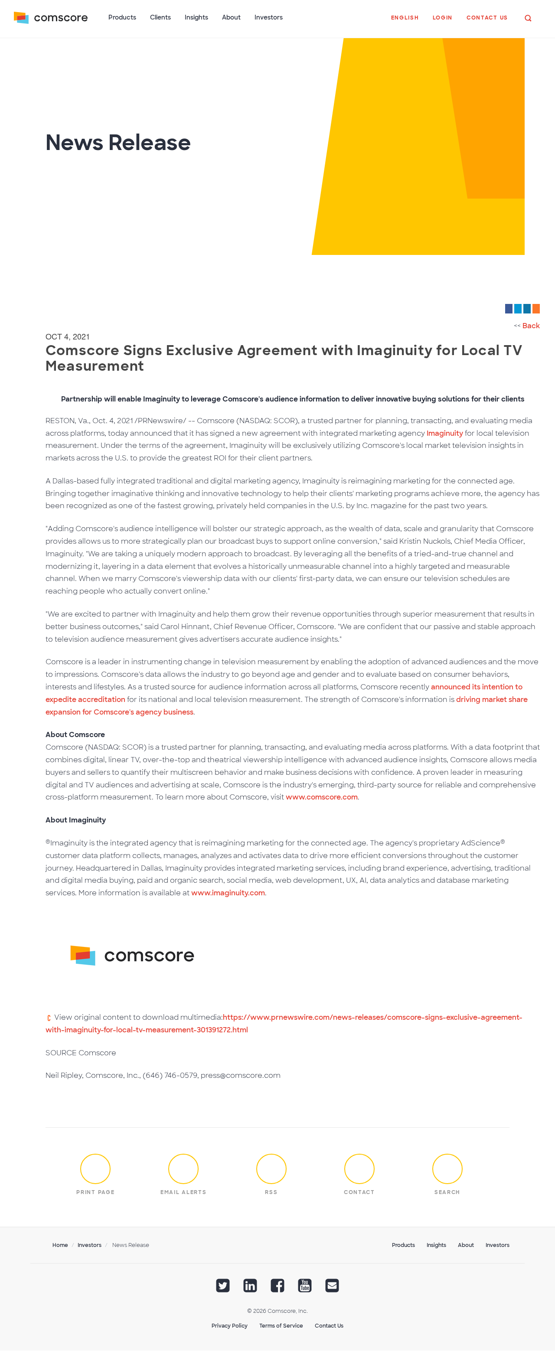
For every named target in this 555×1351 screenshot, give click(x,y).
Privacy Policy (230, 1325)
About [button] (231, 17)
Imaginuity (445, 433)
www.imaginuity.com (228, 892)
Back (531, 325)
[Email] (332, 1288)
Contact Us (329, 1325)
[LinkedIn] (527, 308)
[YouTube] (305, 1288)
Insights (436, 1245)
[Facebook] (509, 308)
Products (403, 1245)
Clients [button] (160, 17)
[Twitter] (518, 308)
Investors (89, 1245)
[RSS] (536, 308)
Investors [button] (269, 17)
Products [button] (122, 17)
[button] (405, 22)
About (466, 1245)
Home (60, 1245)
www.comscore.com (322, 797)
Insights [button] (196, 17)
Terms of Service (281, 1325)
